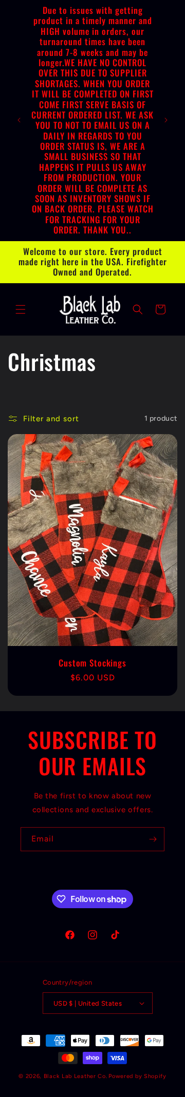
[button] (20, 309)
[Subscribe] (152, 839)
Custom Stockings (92, 662)
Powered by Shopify (137, 1076)
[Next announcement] (166, 120)
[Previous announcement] (19, 120)
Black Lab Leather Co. (75, 1076)
